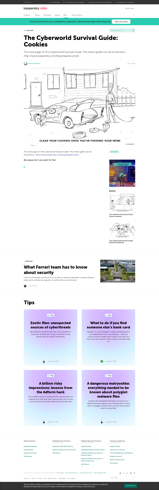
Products (27, 15)
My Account (129, 8)
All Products (56, 453)
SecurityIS (29, 30)
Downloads (47, 15)
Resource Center (52, 478)
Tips (51, 315)
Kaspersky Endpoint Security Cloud (64, 450)
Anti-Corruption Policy (72, 473)
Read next (29, 261)
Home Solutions (29, 441)
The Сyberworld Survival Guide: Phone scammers (121, 215)
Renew (37, 15)
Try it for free (121, 21)
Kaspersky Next (86, 446)
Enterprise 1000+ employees (125, 2)
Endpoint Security (116, 456)
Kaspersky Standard (30, 446)
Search (133, 30)
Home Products (55, 2)
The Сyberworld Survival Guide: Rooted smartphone (121, 242)
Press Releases (62, 478)
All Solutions (28, 456)
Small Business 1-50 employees (75, 2)
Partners (40, 478)
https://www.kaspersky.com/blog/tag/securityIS (57, 155)
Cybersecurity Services (117, 450)
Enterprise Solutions (117, 441)
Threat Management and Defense (121, 453)
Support (57, 15)
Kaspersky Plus (29, 450)
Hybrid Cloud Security (117, 459)
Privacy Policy (60, 473)
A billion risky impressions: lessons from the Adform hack (50, 387)
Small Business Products (61, 441)
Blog (65, 15)
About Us (33, 478)
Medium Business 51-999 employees (101, 2)
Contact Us (27, 478)
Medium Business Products (91, 441)
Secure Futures (77, 15)
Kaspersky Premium (30, 453)
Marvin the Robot (34, 63)
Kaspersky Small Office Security (62, 446)
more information (89, 486)
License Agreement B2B (99, 473)
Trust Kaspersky (71, 478)
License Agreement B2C (85, 473)
